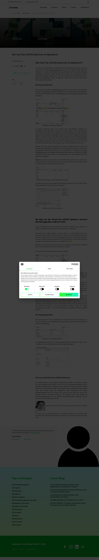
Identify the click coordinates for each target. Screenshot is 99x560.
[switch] (42, 289)
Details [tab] (49, 268)
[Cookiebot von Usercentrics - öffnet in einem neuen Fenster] (72, 264)
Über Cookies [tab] (69, 268)
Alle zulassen (69, 294)
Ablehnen (30, 294)
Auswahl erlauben (49, 294)
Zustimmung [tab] (29, 268)
